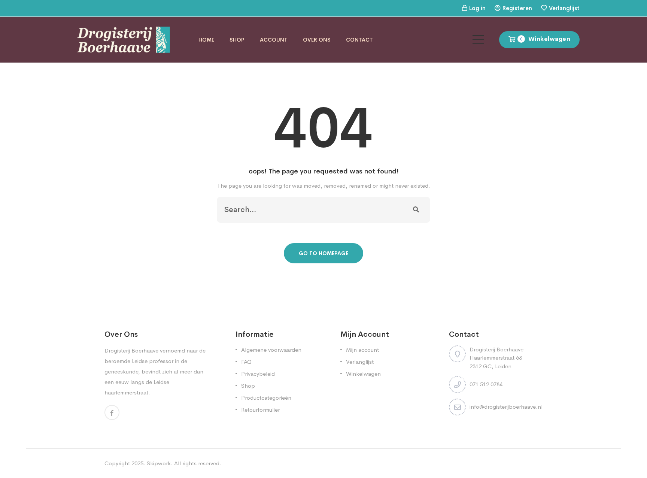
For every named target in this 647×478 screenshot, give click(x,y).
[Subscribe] (416, 210)
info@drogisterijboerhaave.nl (506, 406)
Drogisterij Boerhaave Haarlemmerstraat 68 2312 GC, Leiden (496, 358)
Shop (237, 39)
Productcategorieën (266, 397)
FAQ (246, 361)
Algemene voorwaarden (271, 349)
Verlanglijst (564, 8)
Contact (359, 39)
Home (206, 39)
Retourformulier (260, 409)
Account (274, 39)
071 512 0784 (486, 384)
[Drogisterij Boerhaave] (123, 39)
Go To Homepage (323, 253)
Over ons (317, 39)
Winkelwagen (363, 373)
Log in (477, 8)
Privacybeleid (258, 373)
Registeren (517, 8)
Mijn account (362, 349)
